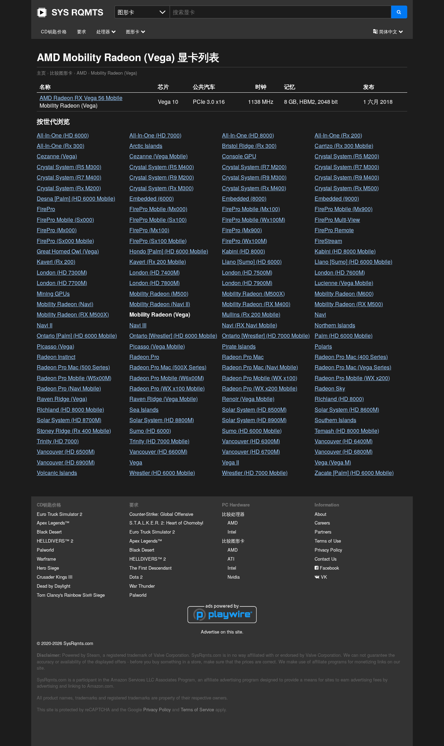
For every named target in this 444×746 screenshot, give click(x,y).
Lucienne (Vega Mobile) (344, 283)
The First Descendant (150, 567)
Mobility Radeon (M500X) (253, 293)
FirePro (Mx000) (57, 230)
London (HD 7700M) (62, 283)
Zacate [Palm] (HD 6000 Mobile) (354, 473)
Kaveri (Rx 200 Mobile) (157, 262)
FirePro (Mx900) (242, 230)
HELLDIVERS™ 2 (55, 540)
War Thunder (142, 585)
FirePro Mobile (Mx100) (251, 209)
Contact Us (325, 558)
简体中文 (388, 31)
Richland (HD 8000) (339, 399)
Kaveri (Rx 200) (56, 262)
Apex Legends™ (53, 522)
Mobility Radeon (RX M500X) (73, 314)
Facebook (328, 567)
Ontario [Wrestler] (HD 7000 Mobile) (266, 336)
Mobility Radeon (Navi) (65, 304)
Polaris (323, 346)
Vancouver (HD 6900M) (66, 462)
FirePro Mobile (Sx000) (65, 220)
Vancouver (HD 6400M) (344, 441)
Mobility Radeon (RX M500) (349, 304)
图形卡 (133, 31)
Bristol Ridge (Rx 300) (249, 146)
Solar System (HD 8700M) (69, 420)
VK (323, 576)
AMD (82, 72)
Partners (323, 531)
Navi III (137, 325)
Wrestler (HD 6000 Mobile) (162, 473)
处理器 (103, 31)
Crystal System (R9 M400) (347, 177)
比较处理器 (233, 514)
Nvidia (234, 576)
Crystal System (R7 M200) (254, 167)
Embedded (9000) (337, 198)
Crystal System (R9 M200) (161, 177)
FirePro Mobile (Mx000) (158, 209)
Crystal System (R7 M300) (347, 167)
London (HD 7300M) (62, 272)
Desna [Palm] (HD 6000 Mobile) (76, 198)
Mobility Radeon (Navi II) (159, 304)
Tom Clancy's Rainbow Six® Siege (71, 595)
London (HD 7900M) (247, 283)
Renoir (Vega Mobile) (248, 399)
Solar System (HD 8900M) (254, 420)
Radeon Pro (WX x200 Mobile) (259, 388)
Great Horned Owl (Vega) (68, 251)
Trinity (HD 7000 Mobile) (159, 441)
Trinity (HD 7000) (58, 441)
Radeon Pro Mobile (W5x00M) (74, 378)
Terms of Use (328, 540)
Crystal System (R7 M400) (69, 177)
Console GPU (239, 156)
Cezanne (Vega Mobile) (158, 156)
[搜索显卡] (399, 12)
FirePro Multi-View (337, 220)
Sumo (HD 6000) (150, 431)
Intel (232, 531)
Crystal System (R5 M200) (347, 156)
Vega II (230, 462)
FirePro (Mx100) (149, 230)
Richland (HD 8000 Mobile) (70, 409)
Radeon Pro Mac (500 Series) (73, 367)
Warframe (46, 558)
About (320, 514)
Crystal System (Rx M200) (69, 188)
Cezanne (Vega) (57, 156)
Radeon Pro (144, 357)
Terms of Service (197, 709)
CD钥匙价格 (54, 31)
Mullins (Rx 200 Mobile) (251, 314)
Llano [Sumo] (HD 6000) (252, 262)
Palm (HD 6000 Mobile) (344, 336)
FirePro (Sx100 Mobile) (158, 241)
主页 (70, 12)
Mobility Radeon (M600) (344, 293)
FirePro (46, 209)
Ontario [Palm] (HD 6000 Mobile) (77, 336)
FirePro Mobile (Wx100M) (253, 220)
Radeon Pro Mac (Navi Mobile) (260, 367)
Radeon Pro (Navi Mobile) (69, 388)
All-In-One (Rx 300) (60, 146)
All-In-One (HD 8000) (248, 135)
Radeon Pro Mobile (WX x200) (352, 378)
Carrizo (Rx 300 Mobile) (344, 146)
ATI (231, 558)
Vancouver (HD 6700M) (251, 451)
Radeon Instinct (56, 357)
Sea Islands (144, 409)
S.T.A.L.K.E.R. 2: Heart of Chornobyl (166, 522)
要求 (82, 31)
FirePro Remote (334, 230)
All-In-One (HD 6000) (63, 135)
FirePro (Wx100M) (244, 241)
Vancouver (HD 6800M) (344, 451)
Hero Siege (48, 567)
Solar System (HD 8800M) (161, 420)
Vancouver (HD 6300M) (251, 441)
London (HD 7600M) (340, 272)
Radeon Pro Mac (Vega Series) (353, 367)
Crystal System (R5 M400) (161, 167)
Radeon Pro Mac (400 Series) (351, 357)
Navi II (44, 325)
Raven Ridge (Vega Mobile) (163, 399)
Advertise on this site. (222, 631)
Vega (135, 462)
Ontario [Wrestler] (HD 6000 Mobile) (173, 336)
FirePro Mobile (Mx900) (344, 209)
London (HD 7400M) (154, 272)
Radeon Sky (330, 388)
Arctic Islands (145, 146)
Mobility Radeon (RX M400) (256, 304)
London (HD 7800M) (154, 283)
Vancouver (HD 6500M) (66, 451)
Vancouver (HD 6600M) (158, 451)
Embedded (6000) (151, 198)
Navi (320, 314)
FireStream (328, 241)
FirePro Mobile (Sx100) (158, 220)
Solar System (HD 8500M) (254, 409)
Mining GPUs (53, 293)
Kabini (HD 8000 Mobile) (345, 251)
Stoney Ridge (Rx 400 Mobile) (74, 431)
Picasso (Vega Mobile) (157, 346)
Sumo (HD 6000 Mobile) (252, 431)
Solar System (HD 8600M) (347, 409)
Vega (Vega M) (333, 462)
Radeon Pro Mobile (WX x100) (259, 378)
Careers (322, 522)
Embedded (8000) (244, 198)
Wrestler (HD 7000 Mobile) (255, 473)
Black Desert (49, 531)
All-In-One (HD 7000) (155, 135)
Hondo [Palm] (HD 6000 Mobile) (168, 251)
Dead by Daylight (53, 585)
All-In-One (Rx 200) (338, 135)
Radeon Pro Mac (243, 357)
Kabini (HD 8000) (243, 251)
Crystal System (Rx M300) (161, 188)
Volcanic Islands (57, 473)
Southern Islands (335, 420)
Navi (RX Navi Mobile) (249, 325)
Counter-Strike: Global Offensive (161, 514)
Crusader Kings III (54, 576)
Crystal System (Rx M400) (254, 188)
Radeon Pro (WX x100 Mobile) (167, 388)
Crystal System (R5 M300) (69, 167)
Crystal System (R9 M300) (254, 177)
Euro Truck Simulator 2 (59, 514)
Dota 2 (136, 576)
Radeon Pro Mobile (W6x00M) (166, 378)
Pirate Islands (239, 346)
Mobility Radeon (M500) (158, 293)
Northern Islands (335, 325)
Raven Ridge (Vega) (62, 399)
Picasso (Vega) (55, 346)
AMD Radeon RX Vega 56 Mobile (81, 98)
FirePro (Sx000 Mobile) (65, 241)
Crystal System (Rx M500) (347, 188)
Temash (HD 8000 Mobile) (347, 431)
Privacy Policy (328, 549)
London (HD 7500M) (247, 272)
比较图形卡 (61, 72)
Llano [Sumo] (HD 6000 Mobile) (353, 262)
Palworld (45, 549)
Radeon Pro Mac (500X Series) (167, 367)
